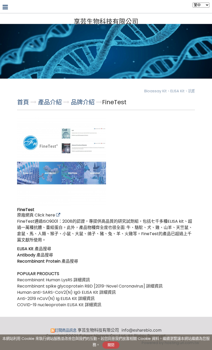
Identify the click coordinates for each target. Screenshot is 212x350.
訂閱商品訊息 (66, 330)
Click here (45, 215)
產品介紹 (50, 102)
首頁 (23, 102)
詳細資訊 (81, 280)
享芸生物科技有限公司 (106, 22)
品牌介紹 (83, 102)
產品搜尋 (43, 249)
